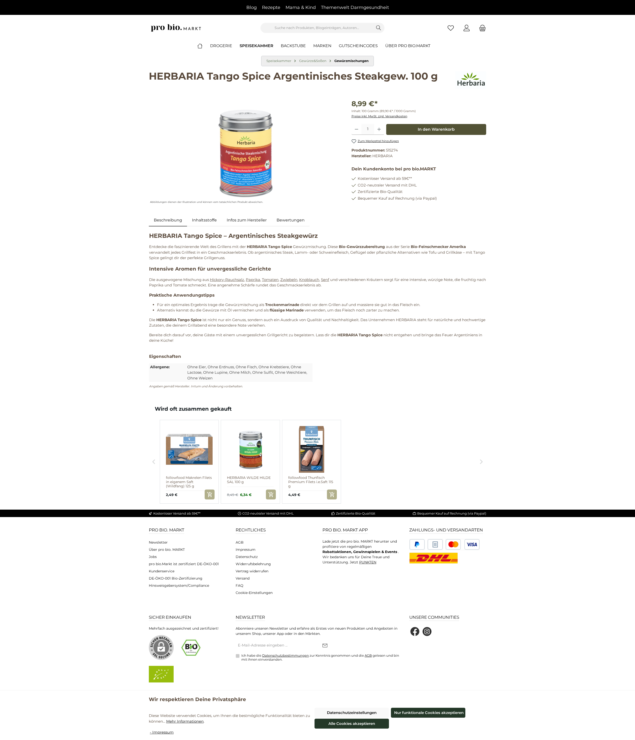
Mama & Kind (301, 7)
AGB (240, 542)
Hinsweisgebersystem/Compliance (179, 585)
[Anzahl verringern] (356, 129)
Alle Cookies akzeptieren (351, 723)
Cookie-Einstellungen (254, 592)
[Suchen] (378, 28)
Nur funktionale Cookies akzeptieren (429, 712)
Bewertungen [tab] (291, 220)
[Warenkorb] (481, 28)
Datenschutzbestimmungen (285, 655)
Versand (243, 578)
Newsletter (158, 542)
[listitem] (189, 462)
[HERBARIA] (470, 80)
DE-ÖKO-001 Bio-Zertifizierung (175, 578)
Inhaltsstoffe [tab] (204, 220)
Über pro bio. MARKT (167, 549)
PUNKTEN (367, 562)
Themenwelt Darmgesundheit (355, 7)
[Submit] (325, 645)
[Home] (203, 46)
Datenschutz (247, 557)
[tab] (168, 220)
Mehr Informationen (185, 721)
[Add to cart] (210, 494)
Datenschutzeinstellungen (352, 712)
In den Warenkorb (436, 129)
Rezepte (271, 7)
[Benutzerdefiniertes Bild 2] (435, 544)
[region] (245, 151)
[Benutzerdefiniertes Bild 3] (462, 544)
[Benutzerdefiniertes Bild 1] (417, 544)
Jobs (153, 557)
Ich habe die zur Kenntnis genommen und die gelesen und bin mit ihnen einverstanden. (320, 657)
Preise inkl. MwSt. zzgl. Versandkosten (379, 116)
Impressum (245, 549)
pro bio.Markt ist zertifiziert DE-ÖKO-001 (184, 564)
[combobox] (316, 28)
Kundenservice (161, 571)
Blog (251, 7)
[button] (154, 462)
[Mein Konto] (466, 28)
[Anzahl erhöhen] (379, 129)
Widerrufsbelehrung (253, 564)
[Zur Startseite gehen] (176, 28)
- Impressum (162, 732)
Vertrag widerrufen (252, 571)
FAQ (239, 585)
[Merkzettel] (450, 28)
